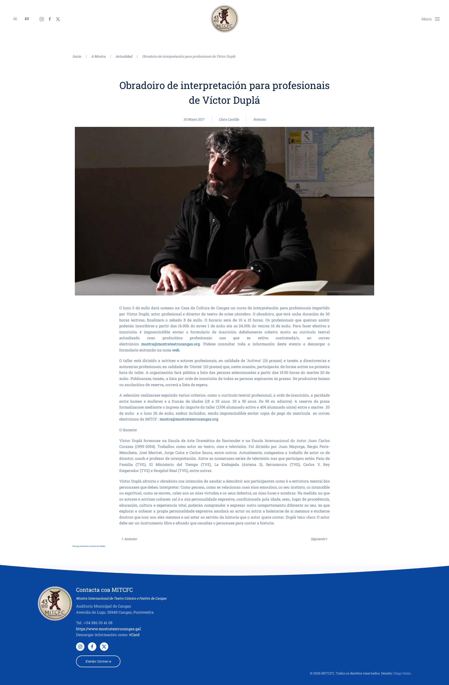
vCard (134, 634)
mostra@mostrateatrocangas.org (170, 343)
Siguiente (318, 539)
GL (15, 18)
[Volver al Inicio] (224, 19)
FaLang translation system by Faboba (88, 546)
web (175, 349)
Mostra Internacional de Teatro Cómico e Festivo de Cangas (121, 598)
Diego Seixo (402, 673)
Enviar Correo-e (98, 661)
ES (27, 18)
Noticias (259, 119)
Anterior (130, 539)
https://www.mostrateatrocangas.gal (108, 628)
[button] (430, 18)
